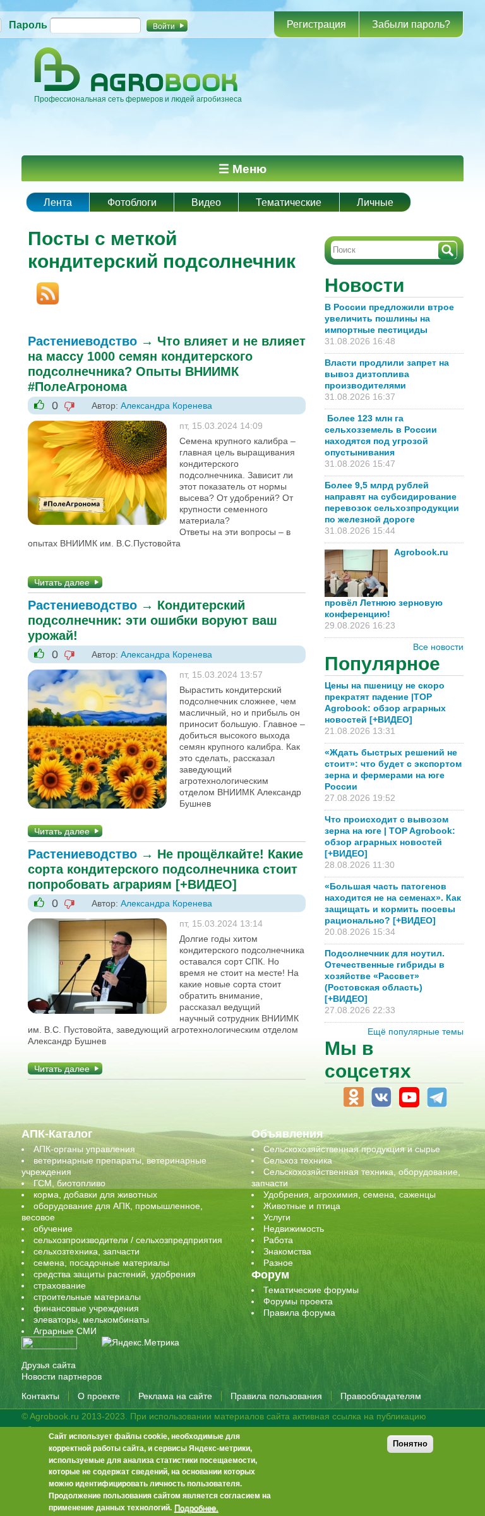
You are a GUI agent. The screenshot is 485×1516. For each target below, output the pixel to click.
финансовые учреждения (86, 1308)
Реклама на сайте (175, 1396)
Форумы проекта (298, 1301)
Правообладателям (380, 1396)
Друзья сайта (48, 1365)
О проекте (99, 1396)
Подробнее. (196, 1507)
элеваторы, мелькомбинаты (91, 1319)
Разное (278, 1263)
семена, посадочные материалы (101, 1263)
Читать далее (62, 582)
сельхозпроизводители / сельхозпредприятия (127, 1240)
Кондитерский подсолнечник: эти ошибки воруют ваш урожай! (152, 620)
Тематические (288, 202)
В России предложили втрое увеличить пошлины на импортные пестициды (389, 318)
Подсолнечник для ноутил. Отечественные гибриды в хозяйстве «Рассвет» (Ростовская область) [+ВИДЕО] (385, 976)
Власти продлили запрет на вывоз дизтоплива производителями (387, 374)
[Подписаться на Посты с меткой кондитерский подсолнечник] (43, 288)
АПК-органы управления (84, 1149)
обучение (53, 1229)
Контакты (40, 1396)
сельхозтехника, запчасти (86, 1251)
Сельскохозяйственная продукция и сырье (351, 1149)
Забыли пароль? (411, 24)
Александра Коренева (166, 405)
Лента (58, 202)
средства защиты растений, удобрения (114, 1274)
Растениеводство (82, 341)
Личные (375, 202)
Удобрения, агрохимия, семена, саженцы (349, 1194)
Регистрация (316, 24)
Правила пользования (276, 1396)
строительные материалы (87, 1297)
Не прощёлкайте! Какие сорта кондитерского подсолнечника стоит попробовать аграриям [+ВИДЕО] (165, 869)
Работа (278, 1240)
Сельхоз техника (297, 1160)
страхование (59, 1285)
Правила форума (299, 1313)
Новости (364, 285)
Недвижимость (293, 1229)
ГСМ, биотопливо (69, 1183)
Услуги (276, 1217)
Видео (206, 202)
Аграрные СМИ (65, 1331)
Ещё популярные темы (416, 1031)
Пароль (28, 25)
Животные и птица (301, 1206)
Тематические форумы (311, 1290)
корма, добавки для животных (95, 1194)
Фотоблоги (132, 202)
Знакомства (287, 1251)
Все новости (438, 647)
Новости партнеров (61, 1376)
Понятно (410, 1443)
